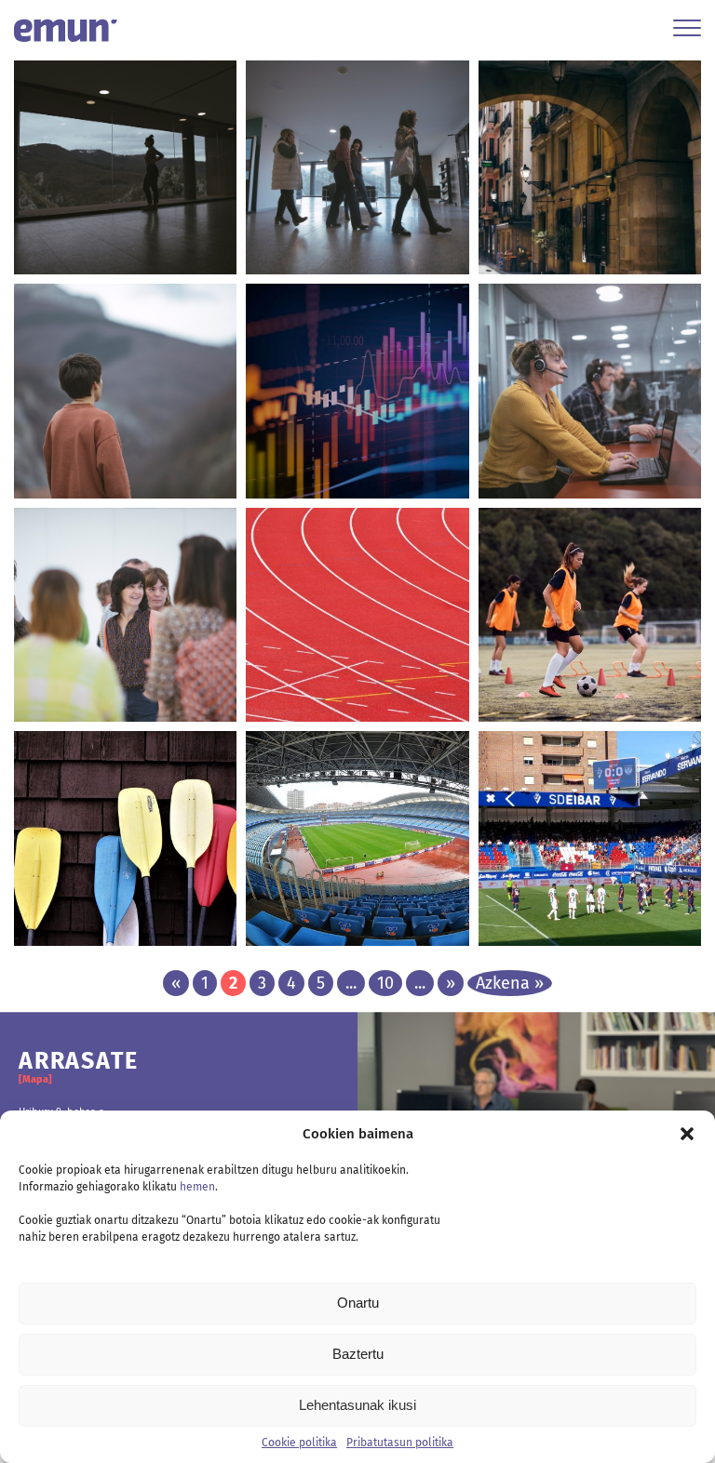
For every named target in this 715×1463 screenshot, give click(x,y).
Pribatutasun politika (399, 1442)
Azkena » (510, 983)
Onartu (358, 1302)
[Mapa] (35, 1079)
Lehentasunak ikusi (357, 1405)
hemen (197, 1186)
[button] (687, 1133)
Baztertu (358, 1354)
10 (385, 983)
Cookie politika (299, 1442)
